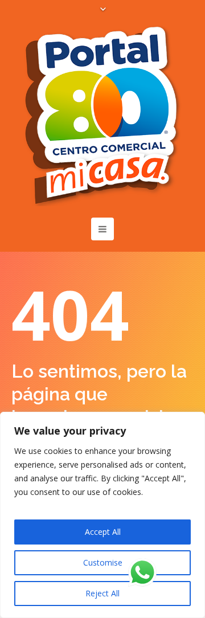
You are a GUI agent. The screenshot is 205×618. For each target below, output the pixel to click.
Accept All (103, 531)
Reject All (102, 593)
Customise (102, 562)
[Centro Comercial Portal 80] (102, 115)
